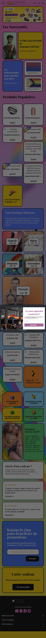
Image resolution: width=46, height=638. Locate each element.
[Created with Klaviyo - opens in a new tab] (23, 330)
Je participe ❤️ (34, 325)
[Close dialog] (43, 309)
